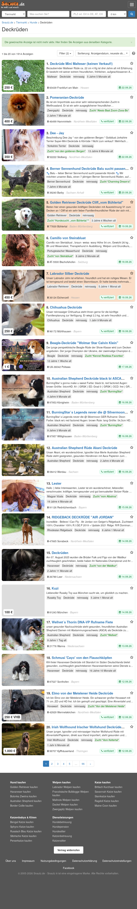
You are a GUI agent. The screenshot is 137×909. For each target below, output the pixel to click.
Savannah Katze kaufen (108, 791)
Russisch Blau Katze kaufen (26, 831)
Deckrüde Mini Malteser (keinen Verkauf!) (81, 63)
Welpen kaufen (61, 782)
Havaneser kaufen (20, 791)
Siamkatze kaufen (105, 796)
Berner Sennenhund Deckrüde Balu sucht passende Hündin (87, 170)
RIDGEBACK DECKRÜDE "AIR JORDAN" (83, 517)
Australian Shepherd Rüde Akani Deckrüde (84, 447)
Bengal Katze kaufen (22, 822)
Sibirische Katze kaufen (23, 836)
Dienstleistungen (62, 817)
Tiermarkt (21, 22)
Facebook (68, 868)
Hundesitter (58, 831)
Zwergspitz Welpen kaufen (67, 809)
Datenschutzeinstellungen (116, 861)
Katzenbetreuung (62, 836)
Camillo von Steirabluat (68, 238)
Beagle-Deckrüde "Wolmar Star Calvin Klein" (84, 343)
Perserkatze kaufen (21, 840)
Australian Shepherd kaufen (26, 801)
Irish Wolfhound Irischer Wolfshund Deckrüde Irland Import (83, 729)
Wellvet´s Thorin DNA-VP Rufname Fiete (82, 622)
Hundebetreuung (62, 822)
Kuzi (55, 588)
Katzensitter (59, 840)
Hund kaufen (18, 782)
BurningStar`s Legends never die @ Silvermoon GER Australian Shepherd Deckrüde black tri (85, 414)
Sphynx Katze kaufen (22, 826)
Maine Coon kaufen (106, 805)
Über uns (11, 861)
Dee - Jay (57, 133)
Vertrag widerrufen (68, 850)
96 (83, 763)
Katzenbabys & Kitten (23, 817)
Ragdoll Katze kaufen (107, 801)
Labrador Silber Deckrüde (69, 273)
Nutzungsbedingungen (53, 861)
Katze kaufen (103, 782)
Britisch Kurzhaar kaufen (108, 787)
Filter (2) (64, 53)
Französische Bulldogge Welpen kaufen (70, 793)
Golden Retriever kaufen (24, 787)
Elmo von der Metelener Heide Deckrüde (82, 693)
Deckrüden (60, 552)
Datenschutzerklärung (84, 861)
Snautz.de (7, 22)
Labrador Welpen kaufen (66, 787)
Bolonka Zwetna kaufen (23, 796)
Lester (56, 483)
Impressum (28, 861)
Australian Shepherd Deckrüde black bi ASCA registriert (83, 380)
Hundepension (60, 826)
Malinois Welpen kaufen (65, 800)
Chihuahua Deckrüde (66, 307)
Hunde (33, 22)
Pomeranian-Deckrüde (67, 97)
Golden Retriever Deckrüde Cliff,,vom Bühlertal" (86, 202)
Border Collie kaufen (21, 805)
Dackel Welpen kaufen (65, 804)
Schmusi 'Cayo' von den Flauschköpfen (82, 657)
